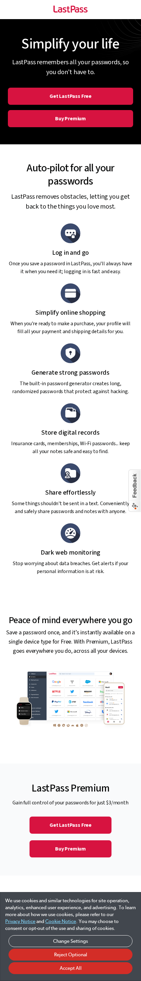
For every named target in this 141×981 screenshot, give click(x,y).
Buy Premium (70, 118)
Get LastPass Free (70, 96)
